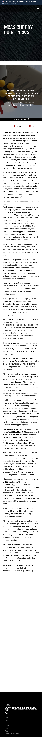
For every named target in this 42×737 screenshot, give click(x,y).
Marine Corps (21, 707)
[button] (9, 4)
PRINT (34, 126)
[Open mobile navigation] (38, 8)
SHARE (19, 126)
